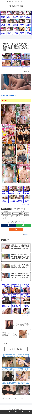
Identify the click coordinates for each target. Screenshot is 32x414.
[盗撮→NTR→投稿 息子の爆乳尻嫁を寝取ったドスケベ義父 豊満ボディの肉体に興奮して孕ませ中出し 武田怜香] (8, 153)
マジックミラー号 (7, 208)
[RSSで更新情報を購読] (16, 229)
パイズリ (22, 211)
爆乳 (10, 215)
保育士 (27, 213)
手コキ (4, 215)
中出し (21, 213)
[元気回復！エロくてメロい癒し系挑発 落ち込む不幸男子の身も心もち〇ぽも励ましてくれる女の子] (8, 133)
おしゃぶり (21, 208)
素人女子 (21, 215)
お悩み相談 (5, 211)
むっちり (15, 213)
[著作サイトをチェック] (8, 225)
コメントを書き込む (16, 349)
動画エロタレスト (28, 36)
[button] (28, 282)
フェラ (28, 211)
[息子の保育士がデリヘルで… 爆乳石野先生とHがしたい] (23, 153)
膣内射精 (27, 215)
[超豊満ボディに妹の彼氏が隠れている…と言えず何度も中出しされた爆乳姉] (23, 173)
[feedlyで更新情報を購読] (23, 225)
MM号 (15, 208)
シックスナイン (14, 211)
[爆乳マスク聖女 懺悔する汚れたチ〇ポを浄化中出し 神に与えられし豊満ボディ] (23, 133)
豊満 (4, 218)
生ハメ (14, 215)
